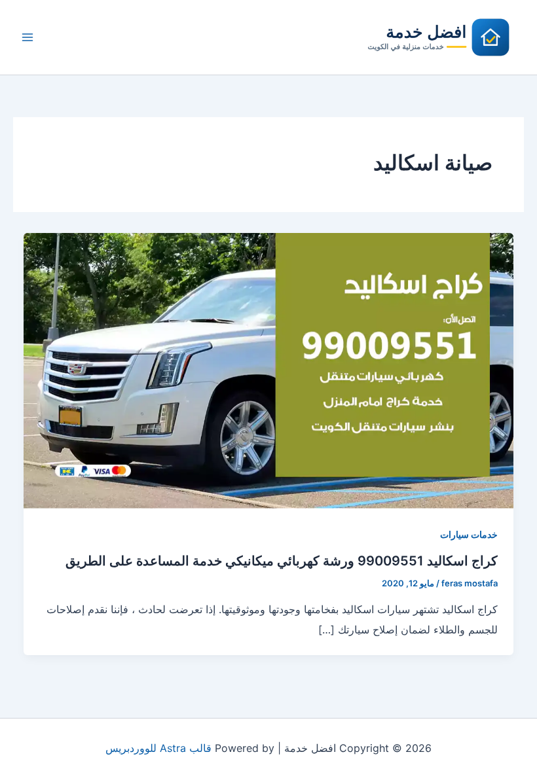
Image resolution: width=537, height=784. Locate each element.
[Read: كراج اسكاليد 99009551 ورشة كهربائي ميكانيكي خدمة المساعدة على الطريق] (268, 369)
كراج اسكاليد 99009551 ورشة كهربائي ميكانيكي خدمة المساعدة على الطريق (281, 561)
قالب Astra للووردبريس (158, 748)
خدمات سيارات (469, 534)
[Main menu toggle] (27, 37)
